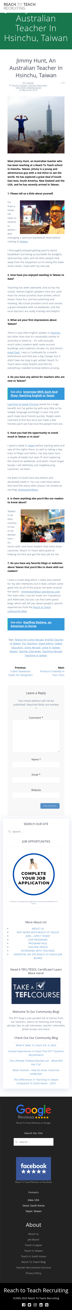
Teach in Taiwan (19, 85)
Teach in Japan (33, 1245)
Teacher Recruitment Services (33, 1267)
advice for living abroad (29, 639)
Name (36, 759)
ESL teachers (29, 643)
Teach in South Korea (33, 1256)
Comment (36, 717)
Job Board (33, 1239)
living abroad (32, 647)
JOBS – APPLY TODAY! (38, 936)
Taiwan (24, 241)
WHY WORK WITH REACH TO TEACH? (38, 932)
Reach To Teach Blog (33, 1262)
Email (36, 774)
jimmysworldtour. (28, 489)
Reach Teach (20, 6)
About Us (33, 1234)
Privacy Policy (33, 1273)
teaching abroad (52, 651)
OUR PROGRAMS (38, 939)
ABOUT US (38, 928)
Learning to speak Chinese (23, 404)
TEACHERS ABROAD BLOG (28, 87)
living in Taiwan (51, 647)
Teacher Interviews (37, 85)
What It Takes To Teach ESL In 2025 (36, 1045)
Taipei (31, 445)
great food (14, 352)
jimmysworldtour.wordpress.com (40, 591)
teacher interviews (30, 651)
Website (36, 790)
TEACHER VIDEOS (38, 947)
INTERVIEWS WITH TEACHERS (38, 950)
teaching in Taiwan (36, 655)
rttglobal (30, 82)
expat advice (46, 643)
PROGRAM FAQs (37, 943)
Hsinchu (55, 332)
